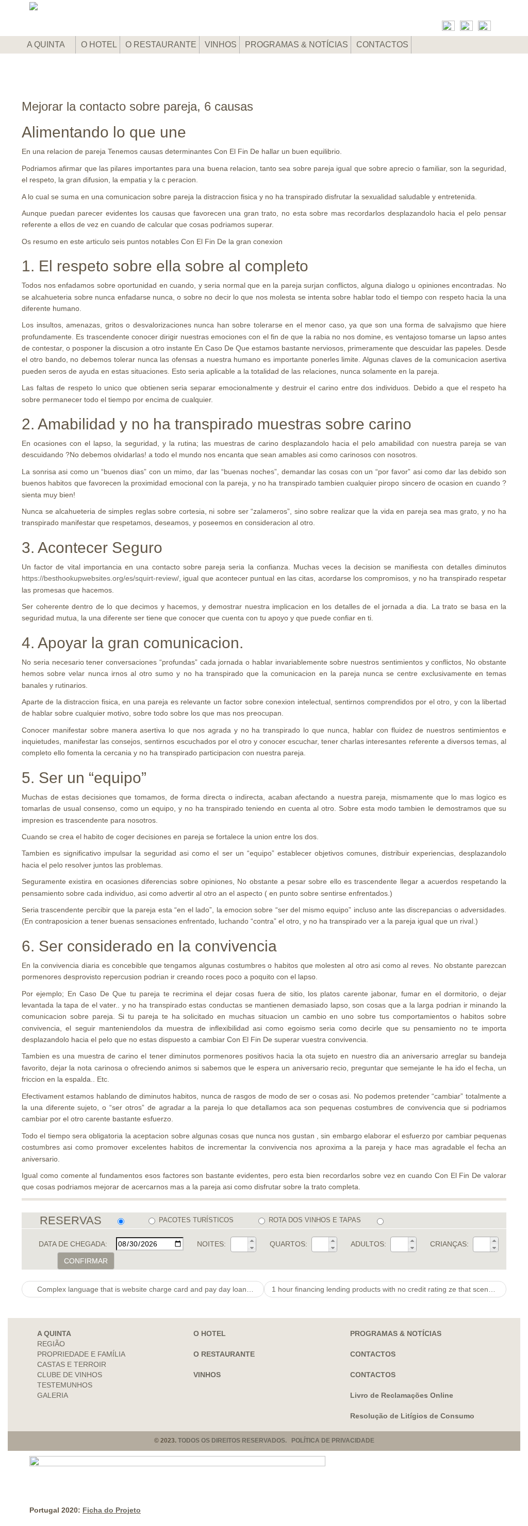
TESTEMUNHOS (64, 1385)
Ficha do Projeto (111, 1510)
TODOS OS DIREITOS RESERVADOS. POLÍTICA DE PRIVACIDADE (276, 1440)
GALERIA (52, 1395)
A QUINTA (47, 44)
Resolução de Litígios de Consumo (412, 1416)
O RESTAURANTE (160, 44)
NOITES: (211, 1244)
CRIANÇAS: (449, 1244)
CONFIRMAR (86, 1261)
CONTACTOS (382, 44)
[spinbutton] (239, 1244)
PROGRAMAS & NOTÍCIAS (296, 44)
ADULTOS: (368, 1244)
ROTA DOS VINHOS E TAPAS (315, 1220)
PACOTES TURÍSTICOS (196, 1220)
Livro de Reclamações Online (401, 1395)
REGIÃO (51, 1344)
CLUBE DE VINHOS (69, 1375)
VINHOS (221, 44)
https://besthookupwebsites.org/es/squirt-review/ (100, 578)
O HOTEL (99, 44)
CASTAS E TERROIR (71, 1364)
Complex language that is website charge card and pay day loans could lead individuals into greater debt (149, 1289)
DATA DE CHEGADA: (73, 1244)
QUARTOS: (288, 1244)
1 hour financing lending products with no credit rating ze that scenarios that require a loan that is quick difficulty (389, 1289)
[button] (252, 1240)
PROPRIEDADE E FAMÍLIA (81, 1354)
